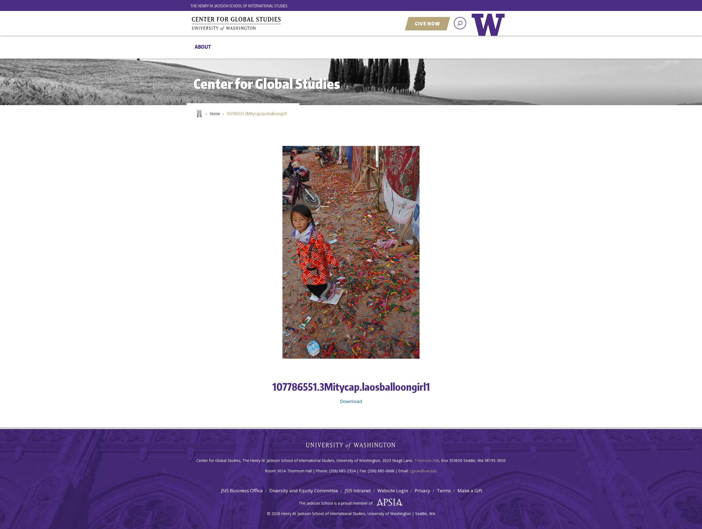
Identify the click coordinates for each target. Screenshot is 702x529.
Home (199, 114)
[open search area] (460, 23)
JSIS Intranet (358, 490)
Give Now (427, 24)
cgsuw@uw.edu (423, 470)
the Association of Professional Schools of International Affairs (388, 502)
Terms (444, 490)
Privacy (422, 490)
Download (351, 401)
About (203, 46)
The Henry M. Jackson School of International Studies (239, 6)
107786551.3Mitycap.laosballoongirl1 (257, 113)
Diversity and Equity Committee (303, 490)
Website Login (392, 490)
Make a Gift (469, 490)
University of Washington (489, 29)
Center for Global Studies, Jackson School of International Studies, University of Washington (259, 24)
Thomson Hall (426, 460)
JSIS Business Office (242, 490)
